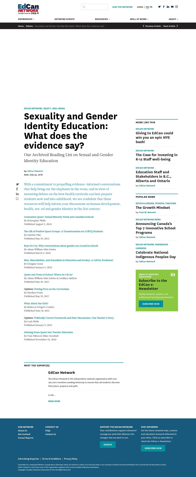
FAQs (47, 430)
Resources (101, 19)
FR (151, 6)
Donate (108, 444)
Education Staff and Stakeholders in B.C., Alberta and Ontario (153, 176)
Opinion (159, 203)
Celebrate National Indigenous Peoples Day (156, 254)
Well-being (58, 108)
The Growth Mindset (153, 207)
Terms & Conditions (51, 458)
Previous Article (153, 26)
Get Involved (24, 434)
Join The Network (122, 6)
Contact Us (50, 434)
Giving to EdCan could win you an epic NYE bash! (154, 137)
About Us (22, 430)
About (173, 19)
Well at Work (138, 19)
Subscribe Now (150, 303)
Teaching (170, 203)
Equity (47, 108)
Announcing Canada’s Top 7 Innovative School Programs (156, 228)
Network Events (65, 19)
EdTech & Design (145, 203)
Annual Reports (25, 437)
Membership (25, 19)
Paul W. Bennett (147, 212)
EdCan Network (33, 108)
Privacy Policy (70, 458)
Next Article (169, 26)
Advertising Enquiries (28, 458)
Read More (54, 401)
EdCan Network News (148, 219)
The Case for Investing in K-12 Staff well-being (156, 157)
